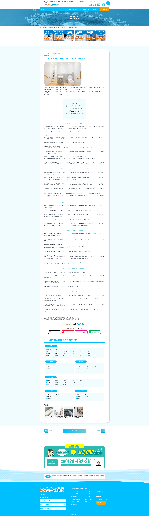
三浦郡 (86, 396)
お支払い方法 (87, 493)
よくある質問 (87, 496)
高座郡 (73, 384)
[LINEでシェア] (80, 324)
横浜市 (51, 345)
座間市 (56, 380)
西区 (48, 355)
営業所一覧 (74, 496)
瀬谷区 (89, 355)
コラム (56, 27)
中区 (56, 351)
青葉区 (81, 351)
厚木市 (48, 380)
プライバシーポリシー (102, 493)
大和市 (48, 382)
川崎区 (78, 366)
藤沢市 (64, 382)
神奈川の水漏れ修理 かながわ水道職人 (80, 488)
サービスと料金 (50, 9)
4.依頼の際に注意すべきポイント (73, 111)
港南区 (56, 355)
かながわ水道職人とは (84, 9)
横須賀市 (79, 394)
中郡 (81, 380)
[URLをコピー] (83, 324)
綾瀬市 (56, 382)
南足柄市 (49, 396)
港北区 (73, 353)
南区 (56, 353)
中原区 (78, 371)
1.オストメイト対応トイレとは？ (73, 103)
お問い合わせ (100, 491)
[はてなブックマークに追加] (78, 324)
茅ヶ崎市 (65, 384)
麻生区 (94, 366)
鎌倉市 (78, 396)
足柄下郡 (57, 394)
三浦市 (86, 394)
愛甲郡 (56, 384)
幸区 (78, 368)
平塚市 (64, 380)
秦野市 (73, 380)
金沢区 (73, 351)
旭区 (64, 353)
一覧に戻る (74, 430)
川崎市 (81, 361)
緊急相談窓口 (104, 9)
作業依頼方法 (95, 9)
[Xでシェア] (75, 324)
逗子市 (78, 398)
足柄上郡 (49, 398)
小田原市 (49, 394)
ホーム (42, 9)
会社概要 (99, 496)
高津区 (86, 366)
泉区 (89, 353)
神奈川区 (49, 353)
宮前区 (86, 368)
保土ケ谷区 (65, 351)
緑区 (72, 355)
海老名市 (49, 384)
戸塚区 (81, 355)
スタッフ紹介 (75, 504)
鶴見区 (48, 351)
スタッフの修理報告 (72, 9)
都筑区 (81, 353)
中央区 (48, 368)
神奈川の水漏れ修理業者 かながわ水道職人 (47, 27)
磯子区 (64, 355)
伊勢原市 (73, 382)
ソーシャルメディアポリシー (103, 499)
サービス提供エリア (61, 9)
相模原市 (51, 361)
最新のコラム (87, 501)
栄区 (89, 351)
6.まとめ (67, 116)
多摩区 (86, 371)
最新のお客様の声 (88, 499)
